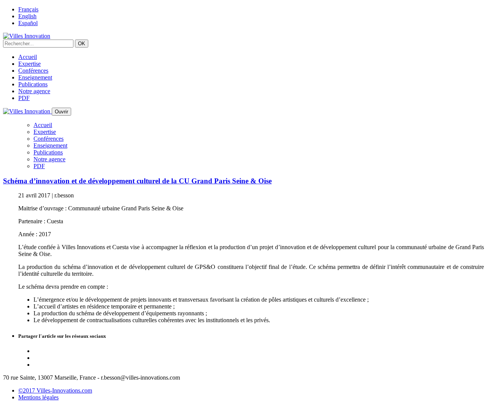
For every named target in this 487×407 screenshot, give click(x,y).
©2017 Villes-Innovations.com (55, 390)
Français (28, 9)
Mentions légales (38, 397)
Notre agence (34, 91)
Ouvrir (61, 111)
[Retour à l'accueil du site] (26, 36)
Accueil (27, 57)
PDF (24, 98)
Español (28, 23)
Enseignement (35, 77)
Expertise (29, 63)
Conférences (33, 70)
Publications (33, 84)
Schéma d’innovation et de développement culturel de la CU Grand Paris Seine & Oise (137, 181)
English (27, 16)
